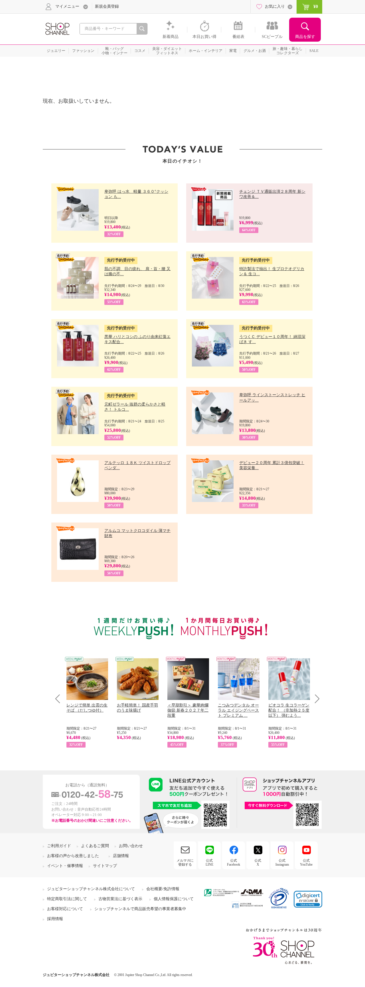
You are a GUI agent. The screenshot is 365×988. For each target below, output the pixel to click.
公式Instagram (282, 862)
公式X (257, 862)
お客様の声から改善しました (73, 856)
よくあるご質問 (95, 846)
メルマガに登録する (185, 862)
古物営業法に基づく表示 (120, 899)
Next (315, 698)
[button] (308, 899)
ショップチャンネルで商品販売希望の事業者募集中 (140, 909)
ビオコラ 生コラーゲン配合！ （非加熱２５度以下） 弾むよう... (288, 710)
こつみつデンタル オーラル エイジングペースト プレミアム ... (238, 710)
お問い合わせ (131, 846)
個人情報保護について (174, 899)
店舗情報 (121, 856)
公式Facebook (233, 862)
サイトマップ (105, 866)
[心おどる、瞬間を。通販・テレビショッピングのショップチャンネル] (57, 28)
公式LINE (209, 862)
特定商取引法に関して (67, 899)
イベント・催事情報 (65, 866)
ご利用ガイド (59, 846)
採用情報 (55, 919)
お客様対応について (65, 909)
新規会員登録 (107, 6)
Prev (59, 698)
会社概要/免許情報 (162, 889)
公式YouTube (306, 862)
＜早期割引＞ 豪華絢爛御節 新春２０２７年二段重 (187, 710)
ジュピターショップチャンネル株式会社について (91, 889)
